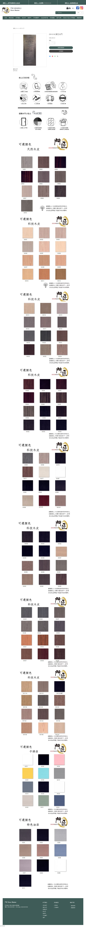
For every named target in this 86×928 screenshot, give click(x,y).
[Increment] (54, 43)
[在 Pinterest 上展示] (52, 56)
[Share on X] (57, 56)
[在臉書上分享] (50, 56)
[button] (67, 8)
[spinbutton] (52, 43)
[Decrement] (50, 43)
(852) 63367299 (24, 907)
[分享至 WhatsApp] (55, 56)
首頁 (14, 28)
